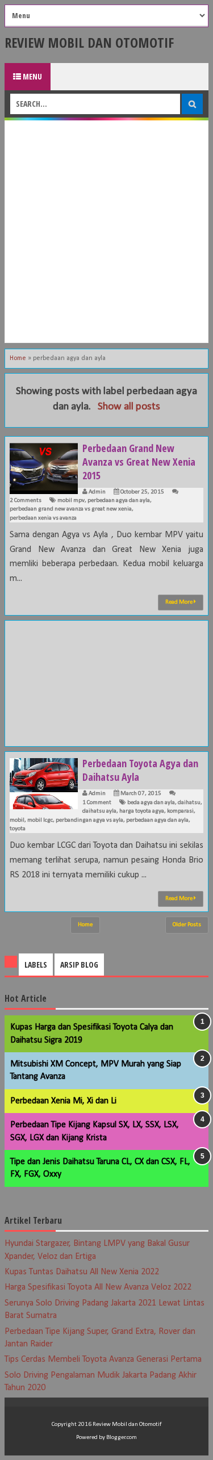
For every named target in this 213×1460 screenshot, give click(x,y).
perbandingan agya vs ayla (89, 820)
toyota (18, 829)
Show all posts (129, 406)
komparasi (180, 811)
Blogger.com (121, 1437)
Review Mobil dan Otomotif (89, 42)
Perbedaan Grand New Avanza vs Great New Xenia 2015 (138, 461)
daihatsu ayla (99, 811)
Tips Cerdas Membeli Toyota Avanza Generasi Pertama (103, 1359)
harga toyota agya (141, 811)
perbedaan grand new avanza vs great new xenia (71, 509)
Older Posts (187, 925)
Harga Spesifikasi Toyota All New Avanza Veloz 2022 (98, 1287)
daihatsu (189, 803)
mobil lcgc (40, 820)
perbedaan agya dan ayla (118, 500)
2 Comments (25, 500)
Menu (31, 76)
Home (18, 358)
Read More (179, 602)
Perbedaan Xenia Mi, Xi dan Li (63, 1101)
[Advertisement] (106, 231)
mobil (17, 820)
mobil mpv (71, 500)
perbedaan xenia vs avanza (43, 518)
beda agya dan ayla (151, 803)
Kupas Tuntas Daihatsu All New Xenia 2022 (82, 1272)
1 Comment (96, 803)
